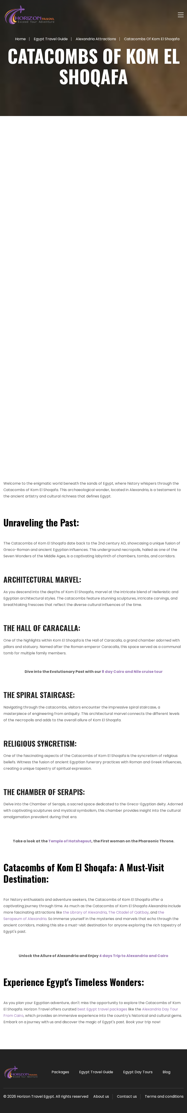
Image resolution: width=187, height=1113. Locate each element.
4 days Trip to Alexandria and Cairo (133, 955)
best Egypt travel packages (102, 1009)
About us (101, 1096)
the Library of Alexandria (85, 912)
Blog (166, 1072)
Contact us (127, 1096)
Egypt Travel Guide (96, 1072)
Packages (60, 1072)
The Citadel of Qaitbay (128, 912)
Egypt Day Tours (138, 1072)
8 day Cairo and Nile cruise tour (132, 671)
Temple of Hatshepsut (69, 841)
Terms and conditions (164, 1096)
